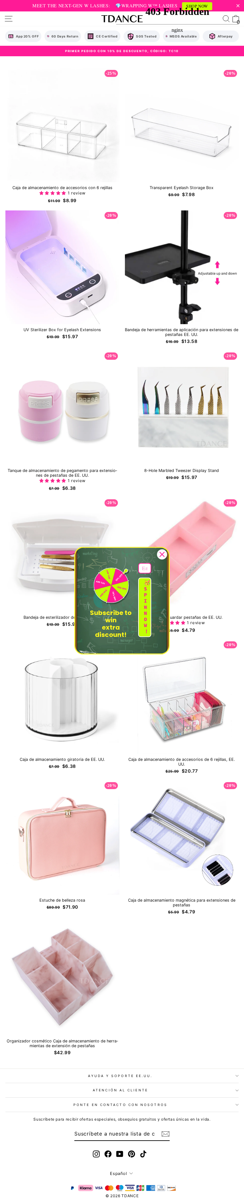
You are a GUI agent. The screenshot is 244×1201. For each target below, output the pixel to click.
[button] (53, 193)
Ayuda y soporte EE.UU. (120, 1076)
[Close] (162, 554)
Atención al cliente (120, 1090)
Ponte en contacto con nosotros (120, 1105)
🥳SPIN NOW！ (147, 607)
